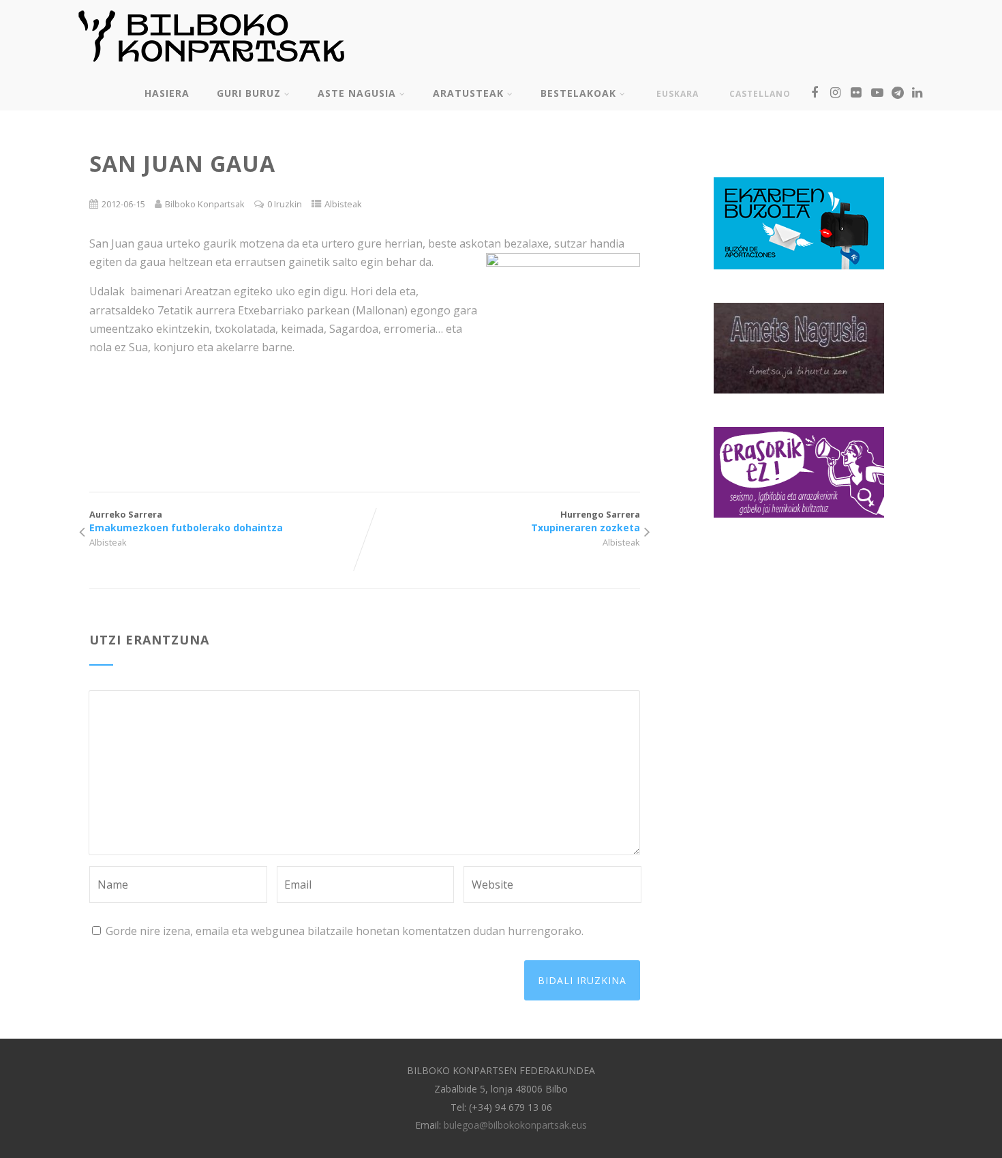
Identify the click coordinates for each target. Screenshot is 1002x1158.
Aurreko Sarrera (186, 521)
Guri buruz (249, 93)
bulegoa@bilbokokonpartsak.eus (515, 1124)
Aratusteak (468, 93)
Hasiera (167, 93)
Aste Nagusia (357, 93)
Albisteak (343, 204)
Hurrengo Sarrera (585, 521)
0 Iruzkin (284, 204)
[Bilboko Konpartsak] (211, 67)
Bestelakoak (578, 93)
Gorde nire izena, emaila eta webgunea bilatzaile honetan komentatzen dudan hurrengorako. (344, 930)
